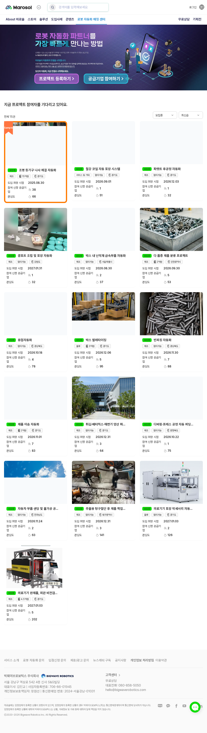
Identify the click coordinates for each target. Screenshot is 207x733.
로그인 (192, 7)
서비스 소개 (11, 660)
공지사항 (120, 660)
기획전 (197, 19)
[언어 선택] (201, 7)
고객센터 (111, 675)
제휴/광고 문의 (79, 660)
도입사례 (56, 19)
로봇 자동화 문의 (33, 660)
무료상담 (184, 19)
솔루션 (43, 19)
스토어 (32, 19)
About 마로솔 (15, 19)
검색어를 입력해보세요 (73, 7)
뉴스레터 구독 (102, 660)
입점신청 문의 (57, 660)
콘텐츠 (70, 19)
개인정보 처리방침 (142, 660)
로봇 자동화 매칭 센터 (91, 19)
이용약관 (161, 660)
